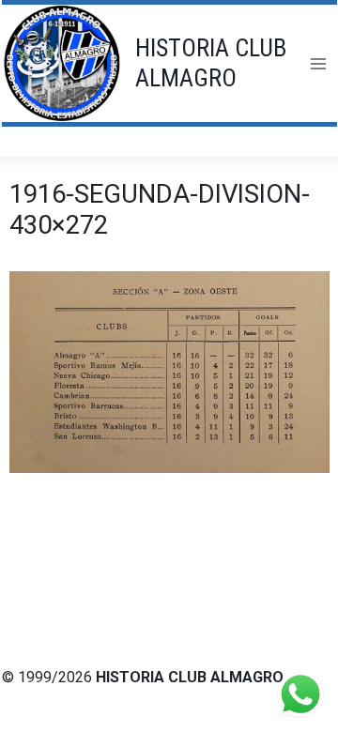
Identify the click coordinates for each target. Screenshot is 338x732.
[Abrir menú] (317, 63)
